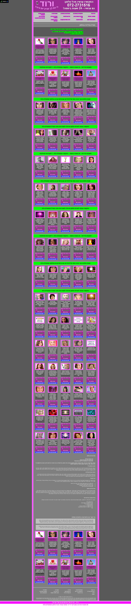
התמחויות (45, 589)
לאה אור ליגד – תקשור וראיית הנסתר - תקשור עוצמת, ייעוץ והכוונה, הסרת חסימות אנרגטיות (78, 442)
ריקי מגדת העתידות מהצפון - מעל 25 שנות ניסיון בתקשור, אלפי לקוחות (91, 275)
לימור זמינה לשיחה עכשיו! (78, 46)
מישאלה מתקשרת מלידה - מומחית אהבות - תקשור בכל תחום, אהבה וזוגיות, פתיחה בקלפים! (91, 221)
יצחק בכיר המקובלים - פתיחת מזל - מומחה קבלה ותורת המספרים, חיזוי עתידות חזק (65, 139)
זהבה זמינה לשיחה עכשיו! (40, 78)
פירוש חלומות (66, 16)
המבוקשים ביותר (43, 592)
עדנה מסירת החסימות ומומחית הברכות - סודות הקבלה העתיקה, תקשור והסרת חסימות (78, 276)
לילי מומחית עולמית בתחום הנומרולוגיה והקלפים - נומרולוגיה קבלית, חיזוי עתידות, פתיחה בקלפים (91, 166)
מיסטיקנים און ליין (91, 591)
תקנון (93, 592)
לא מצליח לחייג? (67, 592)
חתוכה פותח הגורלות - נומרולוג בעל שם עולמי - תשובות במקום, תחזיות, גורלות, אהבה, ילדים (91, 303)
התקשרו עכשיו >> (91, 54)
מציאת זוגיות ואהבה (40, 18)
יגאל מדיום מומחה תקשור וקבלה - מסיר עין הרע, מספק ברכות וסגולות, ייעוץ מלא (39, 303)
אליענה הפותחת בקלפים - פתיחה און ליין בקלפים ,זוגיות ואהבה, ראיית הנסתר (78, 395)
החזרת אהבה (79, 19)
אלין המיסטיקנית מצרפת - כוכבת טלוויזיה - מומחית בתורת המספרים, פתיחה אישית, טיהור (52, 326)
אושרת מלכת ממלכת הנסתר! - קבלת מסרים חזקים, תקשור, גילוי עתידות (39, 275)
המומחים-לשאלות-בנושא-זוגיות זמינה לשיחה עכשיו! (40, 47)
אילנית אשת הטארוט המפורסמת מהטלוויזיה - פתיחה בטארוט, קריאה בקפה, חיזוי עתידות (52, 442)
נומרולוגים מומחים (65, 13)
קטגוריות (57, 589)
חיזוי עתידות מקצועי (65, 19)
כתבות (93, 594)
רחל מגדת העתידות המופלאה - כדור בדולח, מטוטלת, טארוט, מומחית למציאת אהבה (91, 373)
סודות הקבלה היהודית (41, 14)
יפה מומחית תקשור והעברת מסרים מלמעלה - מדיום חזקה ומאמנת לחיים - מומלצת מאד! (65, 419)
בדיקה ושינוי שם (91, 19)
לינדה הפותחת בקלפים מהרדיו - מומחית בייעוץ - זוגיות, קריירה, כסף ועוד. (78, 373)
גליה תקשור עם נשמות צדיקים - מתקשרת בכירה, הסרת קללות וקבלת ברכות (78, 303)
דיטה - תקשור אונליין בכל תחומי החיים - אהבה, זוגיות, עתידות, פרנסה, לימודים (65, 276)
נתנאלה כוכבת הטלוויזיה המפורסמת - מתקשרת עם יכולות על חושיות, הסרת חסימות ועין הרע (52, 166)
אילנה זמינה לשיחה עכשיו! (53, 46)
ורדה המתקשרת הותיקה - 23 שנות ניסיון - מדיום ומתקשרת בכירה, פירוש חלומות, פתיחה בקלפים (52, 249)
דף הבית (93, 13)
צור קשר (93, 589)
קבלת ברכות (42, 16)
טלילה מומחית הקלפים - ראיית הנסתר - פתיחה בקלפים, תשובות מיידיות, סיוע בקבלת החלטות (52, 221)
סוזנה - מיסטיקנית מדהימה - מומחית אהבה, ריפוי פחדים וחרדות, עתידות (40, 326)
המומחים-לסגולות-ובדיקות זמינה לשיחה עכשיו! (78, 79)
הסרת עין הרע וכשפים (54, 17)
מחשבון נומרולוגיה (43, 591)
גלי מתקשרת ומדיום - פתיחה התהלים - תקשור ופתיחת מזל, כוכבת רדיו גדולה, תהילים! (39, 350)
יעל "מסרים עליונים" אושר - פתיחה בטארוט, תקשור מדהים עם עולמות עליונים (65, 326)
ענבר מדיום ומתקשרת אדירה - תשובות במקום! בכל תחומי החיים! (52, 303)
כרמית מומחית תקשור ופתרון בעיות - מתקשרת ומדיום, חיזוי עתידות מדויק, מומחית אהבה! (91, 419)
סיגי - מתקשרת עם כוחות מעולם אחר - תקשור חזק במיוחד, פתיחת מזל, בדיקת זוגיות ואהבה (40, 442)
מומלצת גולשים (52, 54)
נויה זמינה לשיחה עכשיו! (65, 46)
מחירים (69, 589)
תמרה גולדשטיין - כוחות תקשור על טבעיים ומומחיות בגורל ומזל (40, 418)
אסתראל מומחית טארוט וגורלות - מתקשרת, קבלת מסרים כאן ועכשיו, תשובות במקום (40, 248)
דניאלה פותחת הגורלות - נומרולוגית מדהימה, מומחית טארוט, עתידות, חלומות (39, 221)
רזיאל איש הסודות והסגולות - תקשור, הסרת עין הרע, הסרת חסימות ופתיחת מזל (65, 372)
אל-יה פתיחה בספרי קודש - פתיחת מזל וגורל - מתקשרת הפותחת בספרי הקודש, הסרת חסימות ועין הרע (52, 350)
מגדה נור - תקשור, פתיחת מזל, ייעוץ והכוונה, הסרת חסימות (40, 372)
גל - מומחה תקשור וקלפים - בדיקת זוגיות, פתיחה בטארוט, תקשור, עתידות (40, 166)
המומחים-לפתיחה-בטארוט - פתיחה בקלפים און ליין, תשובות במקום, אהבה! (66, 84)
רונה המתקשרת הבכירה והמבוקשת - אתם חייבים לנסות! (91, 348)
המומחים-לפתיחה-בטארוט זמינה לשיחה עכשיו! (66, 79)
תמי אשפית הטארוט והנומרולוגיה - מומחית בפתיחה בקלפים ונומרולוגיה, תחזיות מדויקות (52, 193)
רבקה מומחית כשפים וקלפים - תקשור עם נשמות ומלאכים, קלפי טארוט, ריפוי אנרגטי (52, 112)
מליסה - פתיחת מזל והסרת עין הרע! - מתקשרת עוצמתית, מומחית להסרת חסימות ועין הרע (40, 139)
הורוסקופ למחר (68, 591)
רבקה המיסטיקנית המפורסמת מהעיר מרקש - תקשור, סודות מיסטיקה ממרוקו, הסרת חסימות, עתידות (91, 194)
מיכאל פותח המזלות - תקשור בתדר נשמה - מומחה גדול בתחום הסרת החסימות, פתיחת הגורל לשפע (91, 112)
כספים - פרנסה (91, 16)
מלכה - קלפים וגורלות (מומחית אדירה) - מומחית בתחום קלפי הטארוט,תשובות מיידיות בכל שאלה (40, 194)
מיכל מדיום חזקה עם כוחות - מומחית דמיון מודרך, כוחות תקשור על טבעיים (39, 395)
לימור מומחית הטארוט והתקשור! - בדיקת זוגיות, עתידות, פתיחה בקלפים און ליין (78, 51)
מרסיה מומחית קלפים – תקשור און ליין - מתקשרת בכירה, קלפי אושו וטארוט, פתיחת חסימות (78, 194)
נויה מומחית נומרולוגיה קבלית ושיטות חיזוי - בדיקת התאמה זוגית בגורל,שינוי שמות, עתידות (65, 51)
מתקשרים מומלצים (78, 13)
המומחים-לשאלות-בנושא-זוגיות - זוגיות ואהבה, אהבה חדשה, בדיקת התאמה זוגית (39, 51)
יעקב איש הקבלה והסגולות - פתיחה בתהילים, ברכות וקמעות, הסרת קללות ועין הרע (91, 83)
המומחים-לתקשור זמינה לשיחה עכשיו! (52, 79)
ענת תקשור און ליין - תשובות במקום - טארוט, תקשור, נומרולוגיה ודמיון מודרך (52, 276)
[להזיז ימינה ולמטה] (1, 1)
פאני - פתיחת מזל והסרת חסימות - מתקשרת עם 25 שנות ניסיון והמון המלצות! (40, 112)
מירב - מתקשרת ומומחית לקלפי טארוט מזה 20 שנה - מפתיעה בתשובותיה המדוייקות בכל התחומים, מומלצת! (78, 112)
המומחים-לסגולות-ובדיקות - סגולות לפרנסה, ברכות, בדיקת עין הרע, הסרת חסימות (78, 84)
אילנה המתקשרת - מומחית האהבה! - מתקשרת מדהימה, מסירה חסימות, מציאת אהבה (53, 51)
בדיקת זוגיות (56, 591)
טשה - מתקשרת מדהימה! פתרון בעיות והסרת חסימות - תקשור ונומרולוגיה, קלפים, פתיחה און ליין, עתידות (52, 419)
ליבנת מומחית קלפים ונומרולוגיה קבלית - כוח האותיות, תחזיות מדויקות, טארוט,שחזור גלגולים (78, 167)
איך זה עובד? (80, 592)
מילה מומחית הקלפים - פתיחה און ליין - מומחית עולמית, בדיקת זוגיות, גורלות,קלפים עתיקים (65, 396)
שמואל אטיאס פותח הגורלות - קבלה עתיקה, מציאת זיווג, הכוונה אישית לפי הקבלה (91, 396)
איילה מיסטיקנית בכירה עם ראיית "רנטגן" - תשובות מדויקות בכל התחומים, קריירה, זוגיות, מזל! (91, 442)
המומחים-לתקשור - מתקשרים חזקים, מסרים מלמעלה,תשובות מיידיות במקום (53, 84)
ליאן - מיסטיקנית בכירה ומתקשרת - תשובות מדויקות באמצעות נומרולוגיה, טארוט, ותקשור (78, 221)
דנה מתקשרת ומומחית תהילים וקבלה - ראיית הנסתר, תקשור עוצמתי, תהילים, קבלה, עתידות (52, 396)
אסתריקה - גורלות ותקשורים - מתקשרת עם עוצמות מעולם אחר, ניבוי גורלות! (65, 248)
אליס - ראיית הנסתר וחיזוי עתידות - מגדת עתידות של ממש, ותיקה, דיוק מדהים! (91, 248)
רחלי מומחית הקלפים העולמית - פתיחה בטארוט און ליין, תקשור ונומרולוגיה (65, 112)
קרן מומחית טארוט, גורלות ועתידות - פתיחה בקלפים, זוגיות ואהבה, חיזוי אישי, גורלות (52, 139)
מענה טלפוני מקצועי (55, 592)
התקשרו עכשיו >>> (40, 84)
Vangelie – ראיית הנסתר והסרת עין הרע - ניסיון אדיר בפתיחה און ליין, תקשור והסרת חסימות (78, 419)
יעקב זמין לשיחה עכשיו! (91, 78)
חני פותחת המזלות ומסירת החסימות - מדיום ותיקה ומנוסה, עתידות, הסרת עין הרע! (65, 442)
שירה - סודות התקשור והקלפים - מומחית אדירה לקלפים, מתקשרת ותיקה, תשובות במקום (66, 194)
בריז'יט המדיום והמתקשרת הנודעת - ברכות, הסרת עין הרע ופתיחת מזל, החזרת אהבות (52, 373)
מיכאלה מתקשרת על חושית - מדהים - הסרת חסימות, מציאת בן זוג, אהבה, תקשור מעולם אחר (78, 326)
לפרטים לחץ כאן (91, 61)
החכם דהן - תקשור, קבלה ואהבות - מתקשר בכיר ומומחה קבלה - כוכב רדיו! (78, 248)
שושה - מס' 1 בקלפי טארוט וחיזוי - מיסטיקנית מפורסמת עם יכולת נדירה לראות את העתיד (78, 139)
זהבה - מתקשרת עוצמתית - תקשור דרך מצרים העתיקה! (39, 82)
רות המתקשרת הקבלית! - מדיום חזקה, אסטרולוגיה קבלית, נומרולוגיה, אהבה (65, 221)
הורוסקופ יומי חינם (79, 591)
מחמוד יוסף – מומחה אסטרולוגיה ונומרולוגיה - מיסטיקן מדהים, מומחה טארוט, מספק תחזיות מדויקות (65, 304)
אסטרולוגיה (54, 13)
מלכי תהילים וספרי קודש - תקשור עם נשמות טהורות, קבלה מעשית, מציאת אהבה (78, 350)
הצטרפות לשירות (79, 589)
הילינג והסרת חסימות (54, 20)
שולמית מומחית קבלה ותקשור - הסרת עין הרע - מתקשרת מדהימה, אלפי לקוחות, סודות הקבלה (65, 350)
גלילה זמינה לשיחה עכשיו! (91, 46)
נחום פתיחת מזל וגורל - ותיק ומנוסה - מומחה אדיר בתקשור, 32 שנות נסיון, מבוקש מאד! (65, 166)
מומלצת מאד (78, 54)
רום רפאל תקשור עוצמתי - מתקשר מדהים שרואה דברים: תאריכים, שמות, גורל (91, 139)
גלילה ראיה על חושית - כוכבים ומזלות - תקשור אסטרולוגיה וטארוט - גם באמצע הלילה (91, 51)
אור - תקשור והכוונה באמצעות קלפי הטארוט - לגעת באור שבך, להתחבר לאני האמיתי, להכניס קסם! (91, 327)
